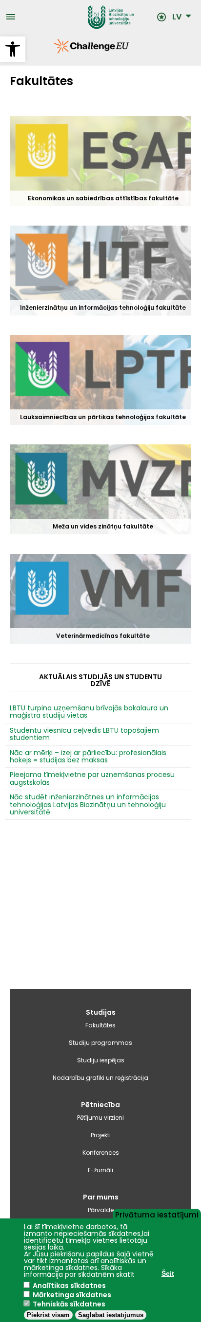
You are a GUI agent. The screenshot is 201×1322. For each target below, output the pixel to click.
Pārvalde (101, 1210)
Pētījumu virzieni (100, 1117)
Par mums (101, 1197)
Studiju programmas (100, 1043)
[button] (12, 49)
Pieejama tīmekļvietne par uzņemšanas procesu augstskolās (92, 778)
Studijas (101, 1012)
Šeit (167, 1273)
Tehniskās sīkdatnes (69, 1304)
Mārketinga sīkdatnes (72, 1295)
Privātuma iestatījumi (157, 1214)
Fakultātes (100, 1025)
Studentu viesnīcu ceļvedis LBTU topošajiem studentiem (84, 734)
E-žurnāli (100, 1170)
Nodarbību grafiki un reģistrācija (100, 1078)
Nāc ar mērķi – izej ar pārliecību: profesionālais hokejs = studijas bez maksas (88, 756)
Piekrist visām (48, 1315)
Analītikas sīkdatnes (69, 1285)
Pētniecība (100, 1105)
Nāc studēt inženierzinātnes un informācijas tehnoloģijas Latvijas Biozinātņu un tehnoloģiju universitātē (88, 804)
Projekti (101, 1135)
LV (176, 17)
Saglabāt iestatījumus (110, 1315)
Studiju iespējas (100, 1060)
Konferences (100, 1152)
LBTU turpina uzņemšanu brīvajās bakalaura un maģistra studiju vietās (89, 712)
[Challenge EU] (54, 51)
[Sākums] (86, 17)
